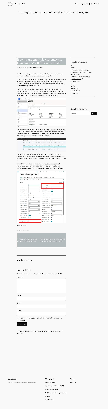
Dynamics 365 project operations (79, 76)
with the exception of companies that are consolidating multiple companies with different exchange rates (38, 166)
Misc (72, 86)
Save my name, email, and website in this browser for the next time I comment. (40, 319)
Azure (72, 67)
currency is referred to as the (54, 129)
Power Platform (75, 91)
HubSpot (73, 83)
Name (19, 295)
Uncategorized (74, 93)
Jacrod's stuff (20, 4)
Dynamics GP (74, 81)
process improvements (23, 230)
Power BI (73, 88)
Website (19, 310)
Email (19, 303)
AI (71, 65)
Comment (20, 277)
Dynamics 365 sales (76, 79)
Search (94, 113)
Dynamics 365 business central (34, 67)
